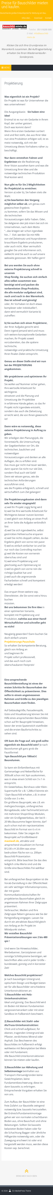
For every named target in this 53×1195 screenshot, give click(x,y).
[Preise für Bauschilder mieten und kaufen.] (14, 24)
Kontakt (48, 18)
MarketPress (20, 1191)
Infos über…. (26, 18)
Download (38, 18)
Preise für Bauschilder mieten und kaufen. (24, 4)
